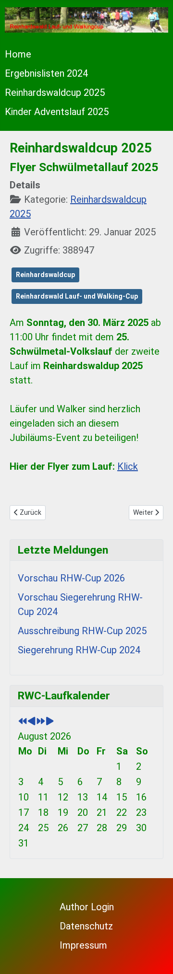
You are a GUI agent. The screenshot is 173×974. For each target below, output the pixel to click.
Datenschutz (86, 926)
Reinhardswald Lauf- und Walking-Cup (77, 296)
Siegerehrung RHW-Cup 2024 (79, 650)
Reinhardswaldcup (45, 274)
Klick (127, 466)
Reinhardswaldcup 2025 (55, 92)
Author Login (87, 907)
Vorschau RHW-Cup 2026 (71, 578)
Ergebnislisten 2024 (46, 73)
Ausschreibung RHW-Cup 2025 (82, 631)
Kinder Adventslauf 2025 (57, 111)
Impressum (83, 945)
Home (18, 54)
